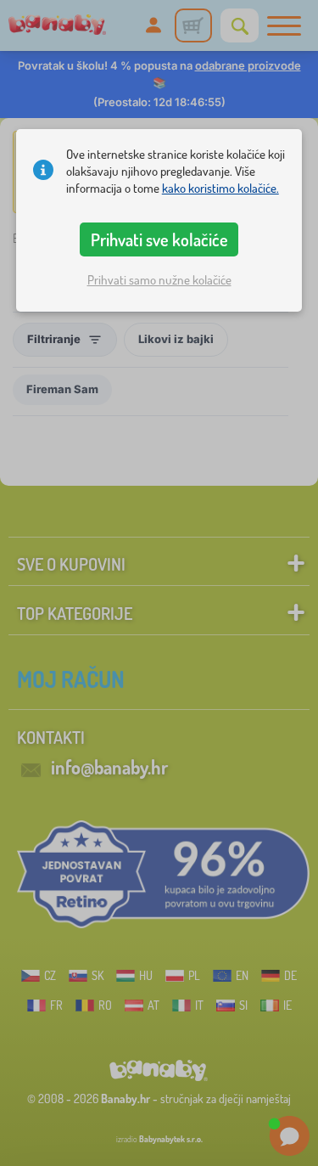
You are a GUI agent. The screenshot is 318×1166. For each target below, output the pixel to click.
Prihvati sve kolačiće (159, 239)
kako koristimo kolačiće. (220, 188)
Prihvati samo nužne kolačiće (159, 280)
